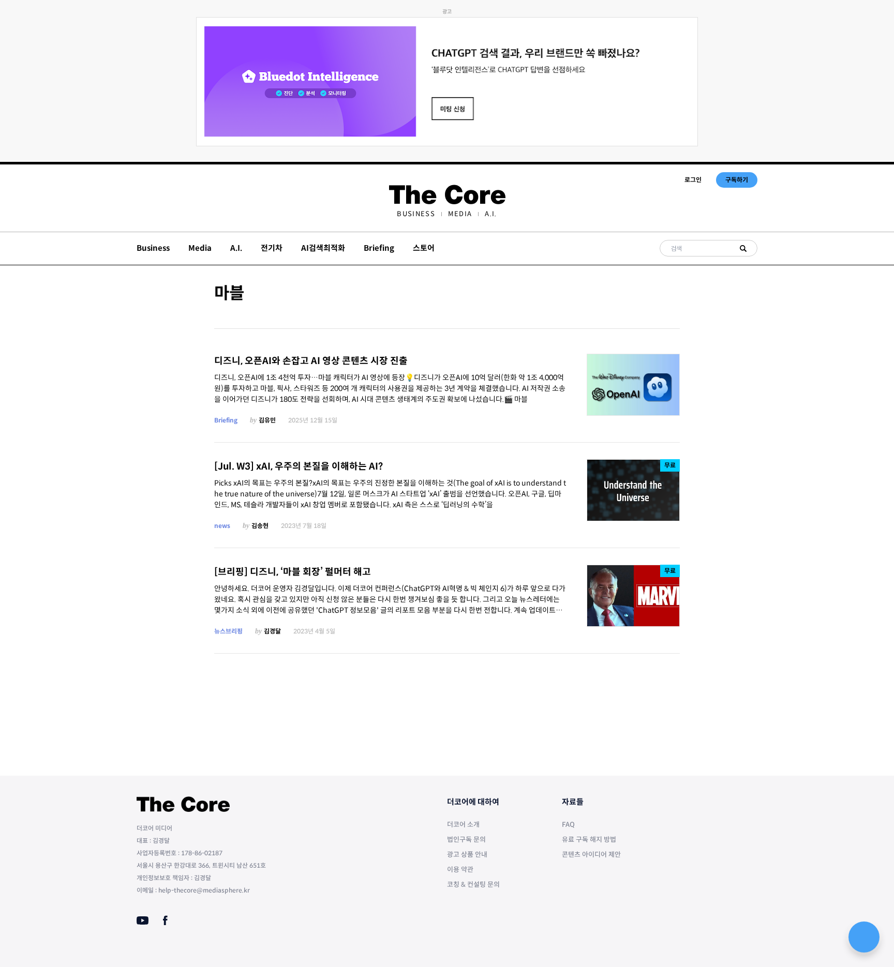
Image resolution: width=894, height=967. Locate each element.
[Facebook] (165, 920)
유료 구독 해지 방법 (589, 839)
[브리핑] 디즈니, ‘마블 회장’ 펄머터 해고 (292, 572)
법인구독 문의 (466, 839)
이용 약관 (460, 869)
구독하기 (736, 180)
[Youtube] (142, 920)
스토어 (424, 248)
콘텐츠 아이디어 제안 (591, 854)
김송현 (260, 526)
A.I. (491, 213)
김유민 (267, 420)
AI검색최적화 (323, 248)
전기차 (271, 248)
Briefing (379, 248)
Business (416, 213)
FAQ (568, 824)
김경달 (272, 631)
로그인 (693, 180)
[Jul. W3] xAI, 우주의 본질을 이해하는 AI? (298, 466)
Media (460, 213)
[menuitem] (416, 213)
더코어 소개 (463, 824)
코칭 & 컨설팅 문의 (473, 884)
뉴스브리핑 (228, 631)
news (222, 526)
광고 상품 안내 (467, 854)
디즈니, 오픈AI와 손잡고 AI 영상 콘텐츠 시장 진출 (311, 361)
